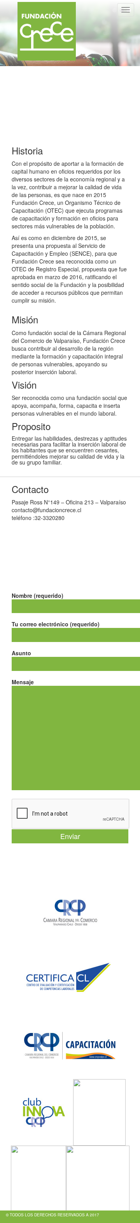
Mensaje (23, 682)
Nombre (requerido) (37, 595)
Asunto (21, 653)
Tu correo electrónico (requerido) (56, 624)
